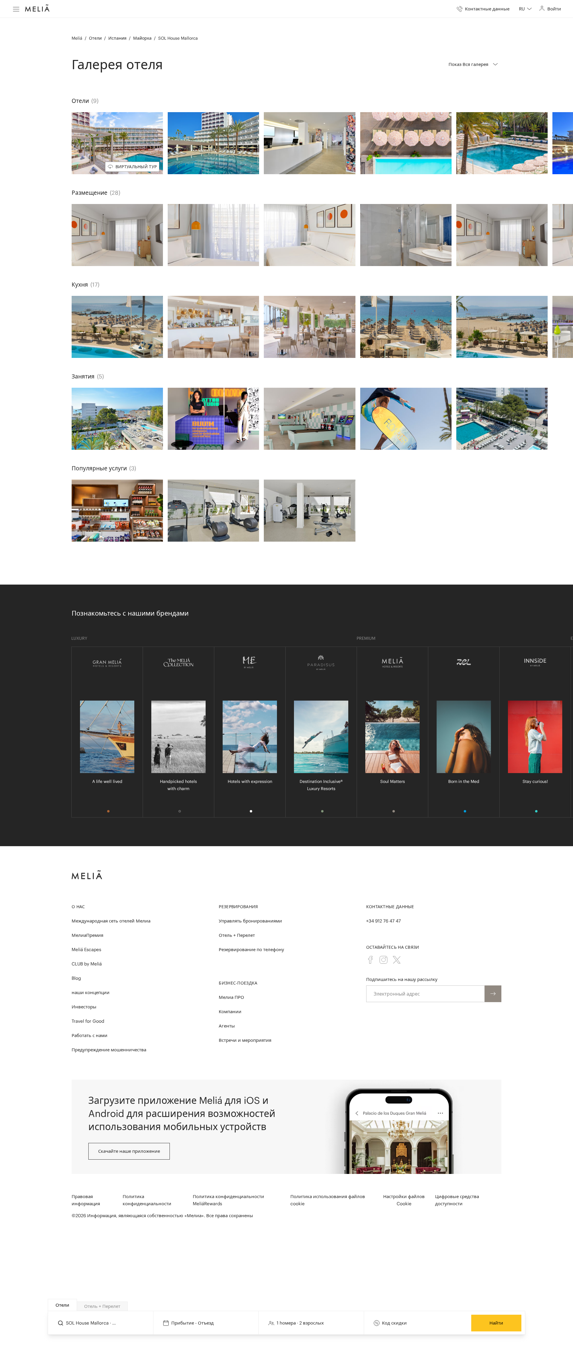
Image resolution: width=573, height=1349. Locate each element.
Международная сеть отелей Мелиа (111, 921)
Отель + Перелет (237, 935)
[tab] (62, 1305)
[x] (396, 960)
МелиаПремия (87, 935)
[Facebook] (370, 960)
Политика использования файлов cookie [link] (327, 1200)
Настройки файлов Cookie (404, 1200)
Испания (117, 38)
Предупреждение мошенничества (109, 1050)
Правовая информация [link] (86, 1200)
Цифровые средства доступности (457, 1200)
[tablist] (287, 1305)
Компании (230, 1011)
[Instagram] (383, 960)
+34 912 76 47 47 (383, 921)
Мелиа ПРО (231, 997)
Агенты (227, 1026)
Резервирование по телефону (251, 949)
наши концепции (91, 992)
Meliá (77, 38)
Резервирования (238, 906)
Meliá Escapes (86, 949)
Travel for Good (88, 1021)
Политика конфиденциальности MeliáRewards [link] (228, 1200)
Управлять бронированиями (250, 921)
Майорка (142, 38)
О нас (78, 906)
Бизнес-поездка (238, 983)
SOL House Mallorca (178, 38)
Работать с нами (89, 1035)
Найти (496, 1323)
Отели (95, 38)
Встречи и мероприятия (245, 1040)
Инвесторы (84, 1007)
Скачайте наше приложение (129, 1151)
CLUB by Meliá (87, 964)
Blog (76, 978)
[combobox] (525, 9)
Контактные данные (390, 906)
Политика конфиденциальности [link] (147, 1200)
